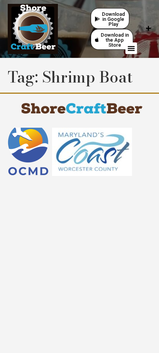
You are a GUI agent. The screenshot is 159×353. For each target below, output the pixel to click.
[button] (131, 48)
